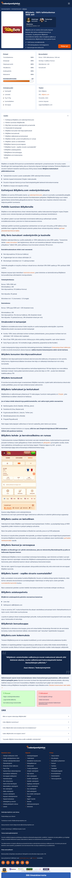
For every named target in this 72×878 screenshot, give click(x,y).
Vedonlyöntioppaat (32, 755)
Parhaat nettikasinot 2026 (10, 755)
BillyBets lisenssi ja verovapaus (15, 144)
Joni (46, 21)
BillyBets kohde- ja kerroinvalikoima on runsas (20, 139)
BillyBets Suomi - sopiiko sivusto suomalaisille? (20, 147)
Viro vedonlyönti (7, 788)
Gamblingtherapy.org (25, 858)
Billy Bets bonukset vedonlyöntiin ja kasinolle (20, 125)
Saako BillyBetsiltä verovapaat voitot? (14, 733)
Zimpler (60, 394)
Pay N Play (6, 768)
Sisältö (6, 115)
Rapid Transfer (31, 799)
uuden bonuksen (11, 242)
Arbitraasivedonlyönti (33, 804)
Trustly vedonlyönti (32, 768)
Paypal (29, 796)
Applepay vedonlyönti (33, 783)
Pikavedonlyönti (7, 763)
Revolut (29, 801)
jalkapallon (47, 443)
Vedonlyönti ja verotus (9, 801)
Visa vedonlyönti (31, 788)
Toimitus (53, 766)
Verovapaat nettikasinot (10, 776)
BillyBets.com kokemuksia (13, 155)
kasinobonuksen (29, 273)
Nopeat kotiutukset (8, 799)
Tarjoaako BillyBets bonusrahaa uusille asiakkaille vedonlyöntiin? (22, 739)
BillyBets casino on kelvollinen (15, 141)
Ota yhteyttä (54, 758)
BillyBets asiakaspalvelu (13, 149)
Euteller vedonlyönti (32, 778)
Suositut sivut (6, 752)
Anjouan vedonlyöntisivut (10, 796)
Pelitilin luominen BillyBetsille (15, 122)
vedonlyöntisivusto (36, 195)
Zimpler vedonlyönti (32, 771)
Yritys (51, 752)
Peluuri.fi (34, 858)
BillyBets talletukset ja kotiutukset (16, 136)
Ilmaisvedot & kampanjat (13, 128)
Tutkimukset (30, 758)
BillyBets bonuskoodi (12, 133)
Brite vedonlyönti (32, 776)
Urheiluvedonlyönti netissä (10, 804)
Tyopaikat (54, 768)
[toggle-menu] (69, 3)
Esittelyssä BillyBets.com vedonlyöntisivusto (19, 120)
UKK (6, 158)
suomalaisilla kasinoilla (8, 583)
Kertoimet (30, 806)
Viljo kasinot (30, 773)
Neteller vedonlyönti (32, 781)
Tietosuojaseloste (56, 778)
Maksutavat (30, 766)
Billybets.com (45, 94)
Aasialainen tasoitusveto (34, 760)
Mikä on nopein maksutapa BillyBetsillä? (14, 716)
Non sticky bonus (8, 781)
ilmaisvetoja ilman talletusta (61, 347)
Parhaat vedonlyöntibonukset (11, 760)
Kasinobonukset (7, 778)
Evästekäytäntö (55, 776)
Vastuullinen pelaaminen (58, 760)
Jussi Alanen (34, 21)
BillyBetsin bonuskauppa (13, 152)
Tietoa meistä (55, 755)
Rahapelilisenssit (31, 763)
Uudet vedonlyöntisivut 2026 (11, 758)
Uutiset (5, 806)
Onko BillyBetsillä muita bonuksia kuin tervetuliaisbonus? (19, 728)
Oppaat (27, 752)
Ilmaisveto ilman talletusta (10, 766)
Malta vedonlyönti (8, 791)
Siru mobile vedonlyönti (33, 794)
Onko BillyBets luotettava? (11, 722)
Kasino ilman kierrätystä (10, 783)
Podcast (53, 763)
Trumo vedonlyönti (32, 786)
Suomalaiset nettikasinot (10, 773)
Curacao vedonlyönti (9, 794)
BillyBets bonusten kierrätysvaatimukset (18, 130)
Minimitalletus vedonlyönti (10, 786)
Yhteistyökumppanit (56, 771)
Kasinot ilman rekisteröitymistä (12, 771)
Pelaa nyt (64, 46)
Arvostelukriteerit (56, 773)
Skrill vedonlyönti (32, 791)
